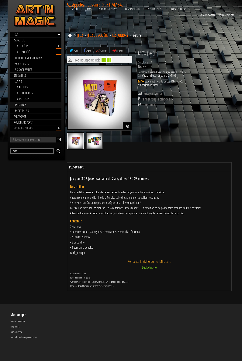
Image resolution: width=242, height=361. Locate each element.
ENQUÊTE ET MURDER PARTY (28, 58)
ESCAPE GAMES (21, 64)
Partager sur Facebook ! (155, 99)
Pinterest (119, 50)
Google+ (103, 50)
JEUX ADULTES (21, 87)
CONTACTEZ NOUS (177, 9)
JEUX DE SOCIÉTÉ (22, 52)
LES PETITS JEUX (21, 111)
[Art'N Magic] (35, 16)
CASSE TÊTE (19, 40)
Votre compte (226, 15)
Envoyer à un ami (154, 93)
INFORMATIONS (132, 9)
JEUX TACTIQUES (21, 99)
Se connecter (207, 15)
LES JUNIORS (20, 105)
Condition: (143, 62)
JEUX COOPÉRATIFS (23, 70)
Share (88, 50)
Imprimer (149, 105)
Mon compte (18, 314)
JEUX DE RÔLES (21, 46)
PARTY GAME (20, 116)
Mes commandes (17, 321)
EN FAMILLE (20, 75)
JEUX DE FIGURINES (23, 93)
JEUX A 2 (18, 81)
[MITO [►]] (75, 141)
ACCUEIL (75, 9)
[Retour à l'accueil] (70, 34)
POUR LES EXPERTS (23, 122)
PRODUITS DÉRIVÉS (23, 128)
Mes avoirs (14, 326)
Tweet (75, 50)
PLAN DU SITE (154, 9)
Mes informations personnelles (23, 337)
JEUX (16, 34)
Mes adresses (16, 332)
